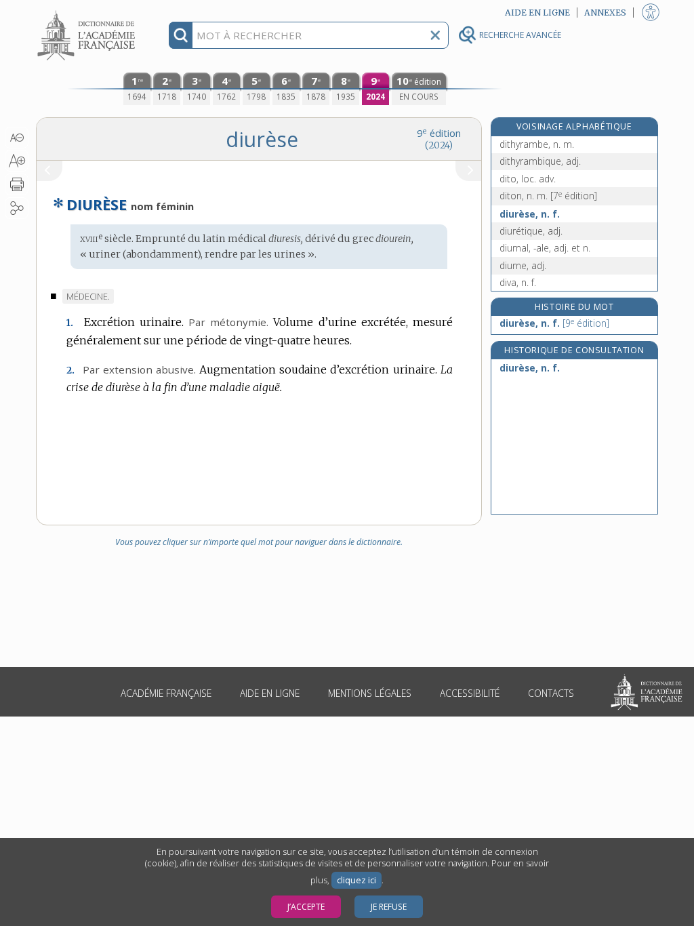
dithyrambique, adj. (540, 161)
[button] (16, 137)
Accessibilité (469, 693)
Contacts (551, 693)
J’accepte (306, 906)
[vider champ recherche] (435, 35)
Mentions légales (369, 693)
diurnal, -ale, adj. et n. (544, 247)
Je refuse (389, 906)
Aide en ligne (270, 693)
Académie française (166, 693)
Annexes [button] (605, 12)
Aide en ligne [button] (537, 12)
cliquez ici (356, 880)
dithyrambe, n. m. (536, 144)
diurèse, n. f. (529, 213)
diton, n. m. (548, 195)
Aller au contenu (88, 12)
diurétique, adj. (531, 230)
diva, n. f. (517, 282)
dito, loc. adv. (527, 178)
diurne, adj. (522, 265)
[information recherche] (180, 35)
